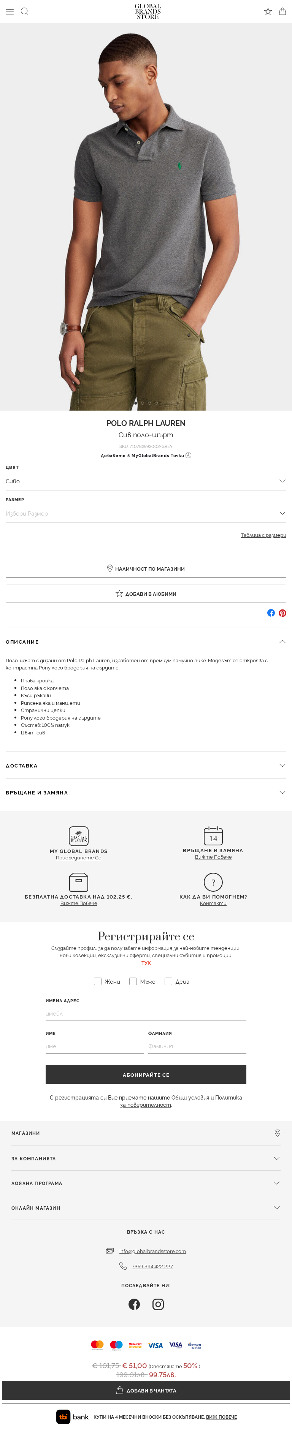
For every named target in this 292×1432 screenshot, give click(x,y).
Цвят (12, 467)
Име (51, 1033)
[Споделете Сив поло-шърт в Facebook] (271, 615)
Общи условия (190, 1097)
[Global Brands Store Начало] (148, 10)
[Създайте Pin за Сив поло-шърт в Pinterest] (282, 615)
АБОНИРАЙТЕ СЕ (146, 1074)
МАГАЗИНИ (25, 1133)
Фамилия (160, 1033)
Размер (15, 499)
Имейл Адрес (63, 1000)
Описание (22, 641)
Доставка (22, 765)
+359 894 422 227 (153, 1266)
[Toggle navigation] (10, 11)
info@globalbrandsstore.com (152, 1250)
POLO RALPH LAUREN (146, 422)
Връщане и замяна (37, 792)
